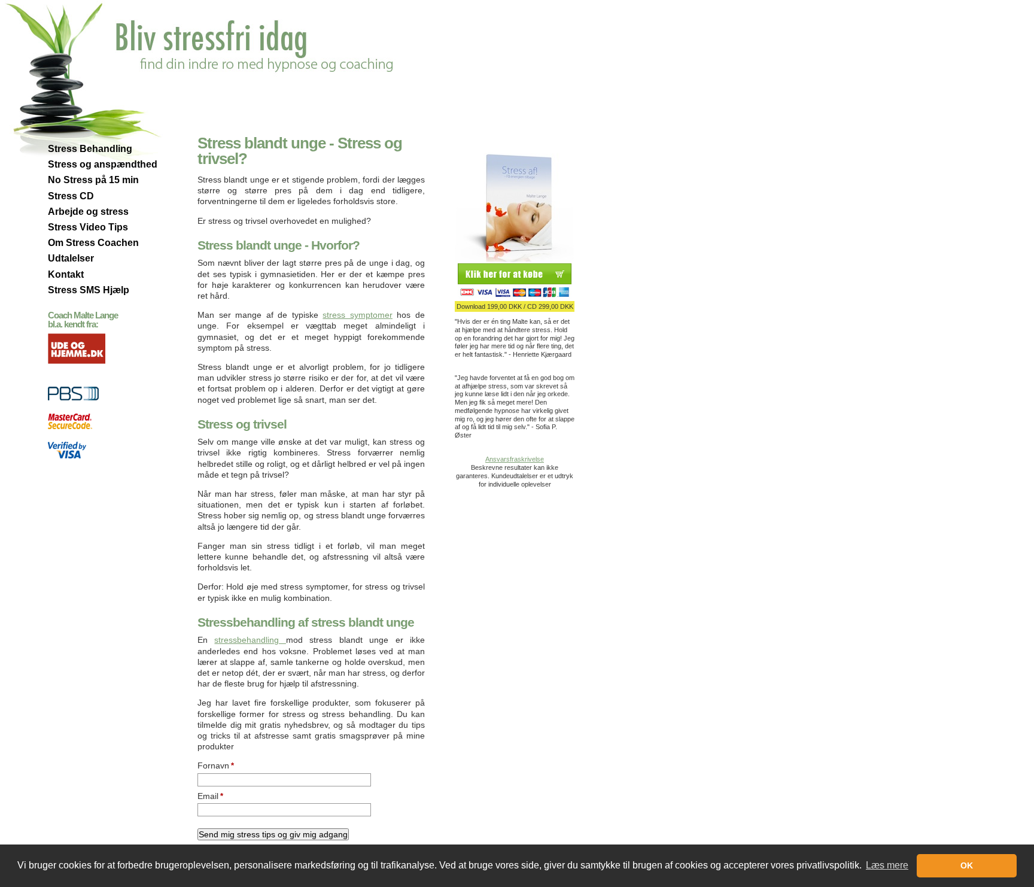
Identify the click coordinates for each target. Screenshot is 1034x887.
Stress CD (71, 196)
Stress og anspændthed (102, 164)
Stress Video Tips (88, 227)
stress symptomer (358, 315)
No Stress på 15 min (93, 180)
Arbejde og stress (88, 211)
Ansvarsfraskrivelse (514, 459)
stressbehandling (249, 640)
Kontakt (66, 274)
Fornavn (215, 765)
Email (210, 796)
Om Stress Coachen (93, 243)
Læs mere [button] (887, 865)
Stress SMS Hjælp (88, 290)
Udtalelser (71, 258)
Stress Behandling (90, 149)
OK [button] (966, 865)
